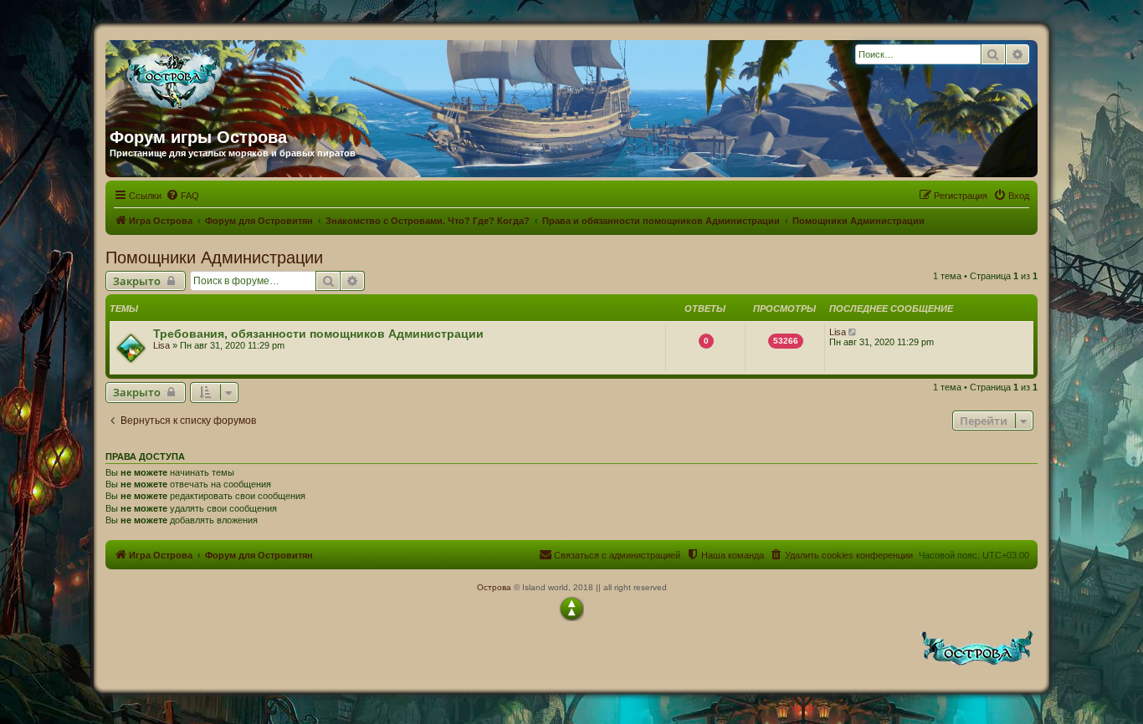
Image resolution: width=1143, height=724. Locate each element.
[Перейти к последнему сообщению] (853, 332)
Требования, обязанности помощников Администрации (318, 333)
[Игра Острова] (270, 77)
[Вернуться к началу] (571, 608)
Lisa (161, 345)
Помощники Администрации (214, 257)
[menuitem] (182, 196)
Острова (494, 587)
